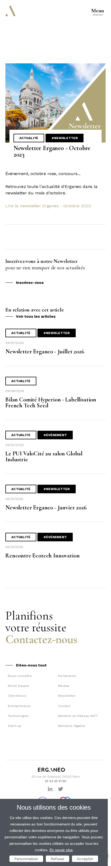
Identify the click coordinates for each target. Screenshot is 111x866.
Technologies (18, 716)
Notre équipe (18, 686)
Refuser (57, 859)
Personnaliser (26, 859)
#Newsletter (64, 138)
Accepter (85, 859)
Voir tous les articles (35, 316)
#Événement (55, 435)
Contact (64, 706)
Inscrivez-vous (30, 282)
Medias (63, 686)
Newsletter (66, 696)
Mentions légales (71, 726)
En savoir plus (61, 850)
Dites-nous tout (31, 665)
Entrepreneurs (19, 706)
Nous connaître (20, 676)
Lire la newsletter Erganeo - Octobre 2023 (48, 205)
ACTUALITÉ (29, 138)
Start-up (14, 726)
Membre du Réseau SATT (78, 716)
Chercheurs (17, 696)
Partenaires (67, 676)
